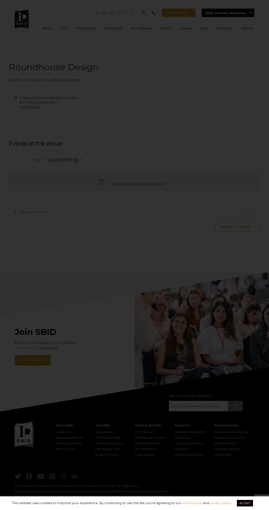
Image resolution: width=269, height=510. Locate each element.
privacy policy (220, 503)
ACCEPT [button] (245, 503)
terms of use (192, 503)
